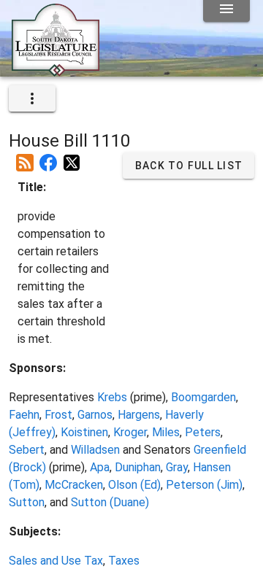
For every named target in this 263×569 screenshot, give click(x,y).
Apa (100, 467)
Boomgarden (203, 397)
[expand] (32, 98)
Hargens (139, 415)
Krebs (112, 397)
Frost (58, 415)
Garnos (95, 415)
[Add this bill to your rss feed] (25, 157)
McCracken (74, 485)
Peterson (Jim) (204, 485)
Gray (177, 467)
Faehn (24, 415)
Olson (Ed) (134, 485)
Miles (166, 432)
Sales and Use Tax (56, 561)
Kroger (130, 432)
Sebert (27, 450)
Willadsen (95, 450)
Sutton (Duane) (110, 502)
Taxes (124, 561)
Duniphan (138, 467)
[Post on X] (71, 157)
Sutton (27, 502)
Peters (203, 432)
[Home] (55, 71)
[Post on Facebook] (48, 157)
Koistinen (84, 432)
